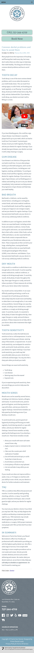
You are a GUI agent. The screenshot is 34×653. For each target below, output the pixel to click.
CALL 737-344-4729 (17, 32)
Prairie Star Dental (16, 639)
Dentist (12, 571)
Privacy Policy (10, 644)
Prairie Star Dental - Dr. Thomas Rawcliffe (17, 13)
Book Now (17, 38)
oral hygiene (25, 201)
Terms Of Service (22, 644)
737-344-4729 (9, 609)
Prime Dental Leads (17, 641)
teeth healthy (9, 65)
